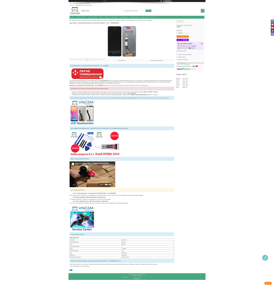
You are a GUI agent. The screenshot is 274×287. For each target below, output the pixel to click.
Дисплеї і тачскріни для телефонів (111, 20)
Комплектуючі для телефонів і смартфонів (92, 20)
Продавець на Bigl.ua (137, 275)
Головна (72, 17)
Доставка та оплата (92, 17)
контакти (140, 195)
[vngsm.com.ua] (75, 11)
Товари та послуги (81, 17)
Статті (152, 17)
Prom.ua (144, 274)
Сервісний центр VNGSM (77, 234)
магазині (93, 195)
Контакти (107, 17)
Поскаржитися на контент (134, 277)
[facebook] (70, 270)
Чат (269, 283)
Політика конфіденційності (146, 277)
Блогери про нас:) (144, 17)
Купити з (180, 40)
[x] (71, 270)
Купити (183, 36)
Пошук (148, 10)
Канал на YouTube (134, 17)
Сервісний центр (124, 17)
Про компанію (115, 17)
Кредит (101, 17)
